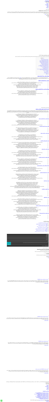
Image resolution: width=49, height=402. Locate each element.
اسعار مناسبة (46, 71)
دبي (47, 222)
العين (47, 227)
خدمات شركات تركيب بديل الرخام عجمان (43, 65)
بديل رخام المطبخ (45, 68)
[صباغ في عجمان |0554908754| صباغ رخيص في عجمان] (27, 357)
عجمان (45, 14)
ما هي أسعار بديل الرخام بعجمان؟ (44, 69)
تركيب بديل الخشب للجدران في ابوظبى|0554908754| (42, 397)
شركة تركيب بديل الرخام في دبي (42, 222)
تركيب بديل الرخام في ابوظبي (41, 226)
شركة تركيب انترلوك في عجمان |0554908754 (43, 279)
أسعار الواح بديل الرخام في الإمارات (44, 157)
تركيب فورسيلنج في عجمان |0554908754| (43, 341)
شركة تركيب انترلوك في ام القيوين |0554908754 (42, 395)
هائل (47, 73)
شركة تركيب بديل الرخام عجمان (44, 59)
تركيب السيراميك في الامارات (44, 140)
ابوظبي (46, 226)
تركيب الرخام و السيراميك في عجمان (44, 61)
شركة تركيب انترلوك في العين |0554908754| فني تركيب (41, 392)
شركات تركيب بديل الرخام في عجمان (44, 60)
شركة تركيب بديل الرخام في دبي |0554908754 (42, 396)
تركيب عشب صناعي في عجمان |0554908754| (42, 316)
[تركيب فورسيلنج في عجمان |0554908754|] (27, 331)
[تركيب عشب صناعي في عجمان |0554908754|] (27, 300)
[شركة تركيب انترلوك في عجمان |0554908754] (27, 269)
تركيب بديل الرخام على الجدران (44, 66)
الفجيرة (46, 231)
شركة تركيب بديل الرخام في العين (42, 227)
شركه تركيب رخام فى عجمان (45, 133)
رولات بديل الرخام (46, 180)
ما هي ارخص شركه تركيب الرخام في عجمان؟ (42, 205)
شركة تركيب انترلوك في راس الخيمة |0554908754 (42, 393)
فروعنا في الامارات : (45, 70)
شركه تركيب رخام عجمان (45, 64)
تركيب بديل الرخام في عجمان (43, 80)
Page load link (47, 400)
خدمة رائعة (46, 72)
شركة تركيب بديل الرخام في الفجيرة (39, 231)
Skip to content (47, 0)
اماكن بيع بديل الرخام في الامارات (44, 62)
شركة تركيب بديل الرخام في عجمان (44, 118)
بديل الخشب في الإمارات (45, 67)
